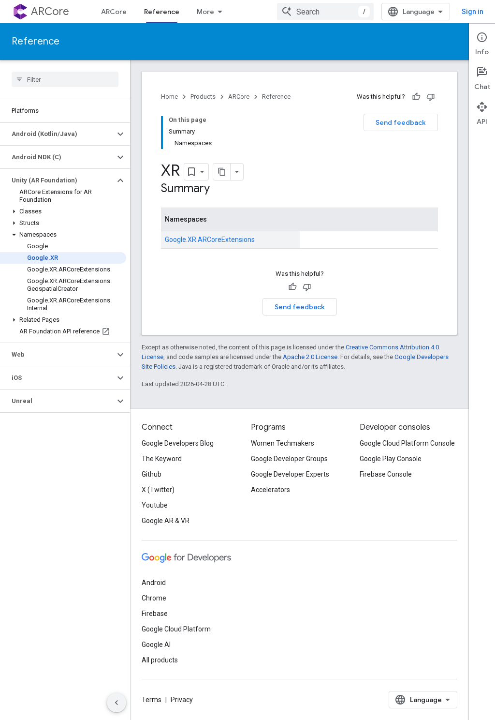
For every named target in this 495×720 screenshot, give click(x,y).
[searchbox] (65, 79)
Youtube (155, 505)
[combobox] (325, 11)
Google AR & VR (165, 521)
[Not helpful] (430, 97)
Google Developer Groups (289, 459)
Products (203, 96)
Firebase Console (386, 474)
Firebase (155, 613)
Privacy (182, 700)
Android (154, 582)
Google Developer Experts (290, 474)
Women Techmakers (282, 443)
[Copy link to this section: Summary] (219, 189)
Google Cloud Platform (176, 629)
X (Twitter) (158, 490)
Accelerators (270, 490)
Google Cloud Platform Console (407, 443)
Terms (151, 700)
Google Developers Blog (178, 443)
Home (169, 96)
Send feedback (401, 122)
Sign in (472, 11)
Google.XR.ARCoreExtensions (210, 239)
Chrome (154, 598)
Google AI (156, 644)
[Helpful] (416, 97)
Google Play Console (391, 459)
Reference (161, 11)
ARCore (50, 11)
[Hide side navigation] (116, 702)
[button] (57, 134)
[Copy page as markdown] (222, 172)
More (205, 11)
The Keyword (162, 459)
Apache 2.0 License (310, 356)
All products (160, 660)
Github (151, 474)
